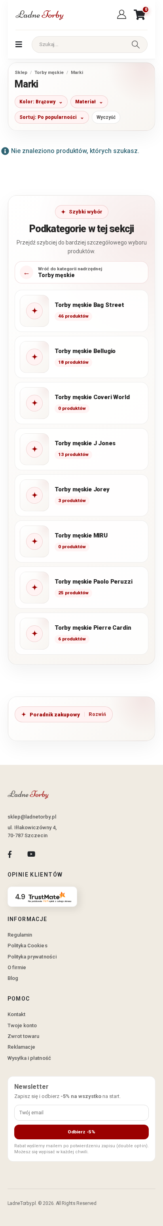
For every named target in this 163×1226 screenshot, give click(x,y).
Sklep (21, 72)
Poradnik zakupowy (55, 715)
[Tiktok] (53, 854)
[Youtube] (31, 854)
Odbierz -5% (81, 1132)
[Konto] (122, 15)
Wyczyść (106, 117)
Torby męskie (49, 72)
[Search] (136, 44)
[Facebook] (10, 854)
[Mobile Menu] (18, 44)
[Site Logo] (39, 15)
